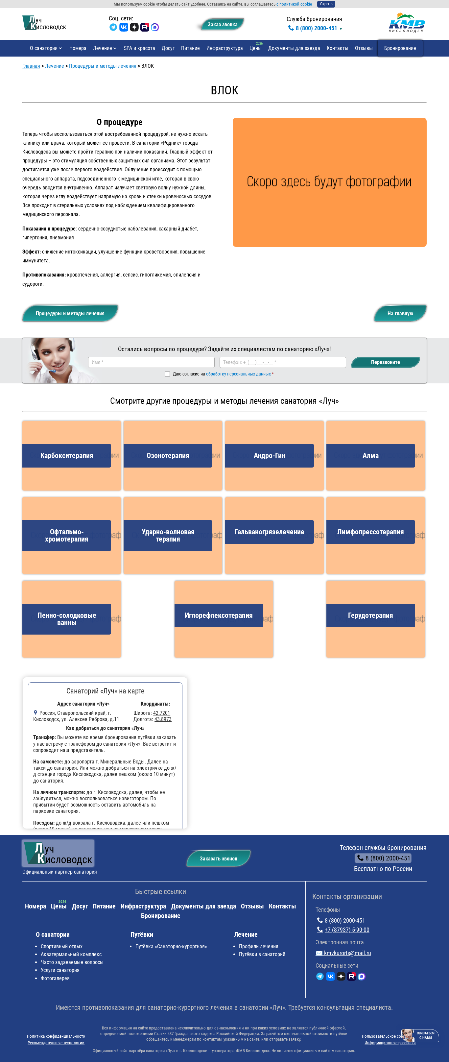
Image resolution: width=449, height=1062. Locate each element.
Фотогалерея (55, 978)
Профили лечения (258, 946)
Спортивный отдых (62, 946)
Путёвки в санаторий (262, 954)
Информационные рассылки (390, 1042)
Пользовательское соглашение (390, 1036)
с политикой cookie (294, 4)
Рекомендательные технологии (56, 1042)
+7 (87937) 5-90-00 (347, 929)
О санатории (44, 48)
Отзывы (364, 48)
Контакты (337, 48)
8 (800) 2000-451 (316, 28)
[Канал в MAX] (155, 28)
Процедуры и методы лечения (70, 313)
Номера (77, 48)
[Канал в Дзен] (134, 28)
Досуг (168, 48)
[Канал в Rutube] (144, 28)
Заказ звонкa (223, 24)
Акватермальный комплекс (71, 954)
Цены (255, 48)
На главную (400, 313)
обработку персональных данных (238, 373)
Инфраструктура (224, 48)
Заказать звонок (218, 859)
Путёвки (141, 934)
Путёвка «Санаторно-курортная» (171, 946)
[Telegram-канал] (113, 28)
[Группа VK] (123, 28)
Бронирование (400, 48)
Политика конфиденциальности (56, 1036)
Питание (190, 48)
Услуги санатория (60, 970)
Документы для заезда (294, 48)
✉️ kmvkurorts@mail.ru (343, 953)
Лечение (102, 48)
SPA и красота (139, 48)
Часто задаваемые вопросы (72, 962)
